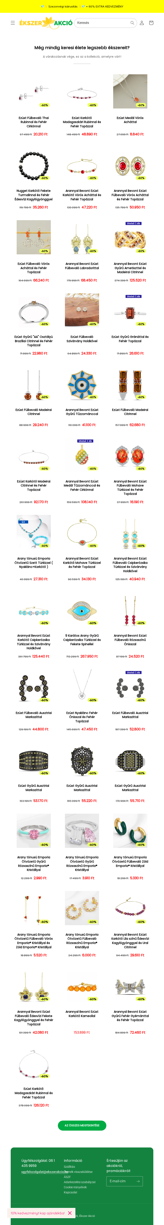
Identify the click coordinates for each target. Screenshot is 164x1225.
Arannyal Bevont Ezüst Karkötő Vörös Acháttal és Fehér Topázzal (82, 195)
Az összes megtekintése (82, 1125)
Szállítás (69, 1166)
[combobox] (105, 23)
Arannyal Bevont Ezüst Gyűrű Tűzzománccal (82, 412)
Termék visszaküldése (78, 1172)
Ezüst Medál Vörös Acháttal (130, 120)
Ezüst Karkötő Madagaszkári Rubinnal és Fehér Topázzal (82, 122)
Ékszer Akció (87, 1216)
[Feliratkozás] (138, 1181)
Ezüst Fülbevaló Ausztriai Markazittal (34, 715)
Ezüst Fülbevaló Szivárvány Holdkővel (82, 339)
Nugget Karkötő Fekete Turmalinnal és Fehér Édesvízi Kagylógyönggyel (34, 195)
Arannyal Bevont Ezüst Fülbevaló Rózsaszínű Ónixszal (130, 640)
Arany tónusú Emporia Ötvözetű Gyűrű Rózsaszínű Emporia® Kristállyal (33, 863)
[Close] (70, 1213)
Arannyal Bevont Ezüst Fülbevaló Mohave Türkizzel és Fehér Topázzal (130, 487)
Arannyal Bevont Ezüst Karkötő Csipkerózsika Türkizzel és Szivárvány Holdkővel (33, 642)
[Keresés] (132, 23)
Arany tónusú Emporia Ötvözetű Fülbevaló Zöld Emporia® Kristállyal (130, 861)
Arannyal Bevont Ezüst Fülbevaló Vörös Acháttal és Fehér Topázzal (130, 195)
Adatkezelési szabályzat (80, 1182)
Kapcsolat (70, 1192)
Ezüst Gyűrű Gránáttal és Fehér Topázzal (130, 339)
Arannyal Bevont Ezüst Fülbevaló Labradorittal (82, 266)
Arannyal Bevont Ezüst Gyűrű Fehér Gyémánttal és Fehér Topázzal (130, 1016)
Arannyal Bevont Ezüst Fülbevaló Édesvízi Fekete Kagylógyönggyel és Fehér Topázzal (33, 1018)
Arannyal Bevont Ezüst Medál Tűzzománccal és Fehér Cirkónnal (82, 485)
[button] (13, 23)
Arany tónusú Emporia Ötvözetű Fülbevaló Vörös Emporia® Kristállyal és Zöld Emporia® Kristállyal (34, 941)
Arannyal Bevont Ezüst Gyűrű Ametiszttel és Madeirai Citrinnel (130, 268)
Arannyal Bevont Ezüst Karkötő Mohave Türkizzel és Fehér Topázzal (82, 563)
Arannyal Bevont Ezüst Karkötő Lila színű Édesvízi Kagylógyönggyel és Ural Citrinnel (130, 941)
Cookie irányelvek (75, 1187)
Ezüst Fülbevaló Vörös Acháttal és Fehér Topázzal (34, 268)
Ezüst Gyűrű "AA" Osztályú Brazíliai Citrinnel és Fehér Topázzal (34, 341)
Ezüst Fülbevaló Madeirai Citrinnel (34, 412)
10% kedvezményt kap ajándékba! (38, 1213)
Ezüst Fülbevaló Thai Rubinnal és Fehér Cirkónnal (34, 122)
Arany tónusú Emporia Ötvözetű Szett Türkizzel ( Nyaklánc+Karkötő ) (34, 563)
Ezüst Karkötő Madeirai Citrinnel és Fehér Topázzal (33, 485)
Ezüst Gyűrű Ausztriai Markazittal (33, 788)
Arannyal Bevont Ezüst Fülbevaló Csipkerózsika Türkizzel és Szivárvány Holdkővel (130, 565)
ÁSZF (67, 1177)
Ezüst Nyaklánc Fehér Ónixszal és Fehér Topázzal (82, 717)
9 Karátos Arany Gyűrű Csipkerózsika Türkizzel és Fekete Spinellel (82, 640)
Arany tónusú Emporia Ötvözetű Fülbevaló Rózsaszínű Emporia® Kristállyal (82, 941)
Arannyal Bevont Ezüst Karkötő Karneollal (82, 1014)
